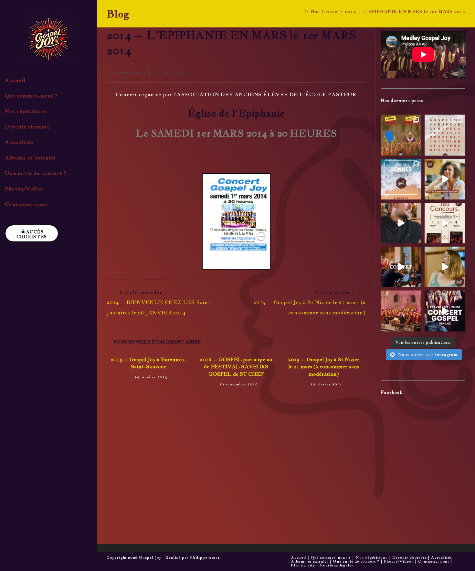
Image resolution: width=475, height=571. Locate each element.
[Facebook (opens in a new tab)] (81, 229)
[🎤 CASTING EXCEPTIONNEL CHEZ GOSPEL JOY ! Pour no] (401, 311)
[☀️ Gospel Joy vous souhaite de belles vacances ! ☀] (401, 179)
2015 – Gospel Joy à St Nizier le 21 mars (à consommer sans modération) (324, 366)
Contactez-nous (434, 561)
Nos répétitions (371, 557)
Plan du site (303, 565)
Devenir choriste (409, 557)
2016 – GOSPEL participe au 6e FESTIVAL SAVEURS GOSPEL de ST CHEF (236, 366)
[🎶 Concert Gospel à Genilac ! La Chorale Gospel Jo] (445, 311)
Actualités (441, 557)
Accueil (299, 557)
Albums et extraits (309, 561)
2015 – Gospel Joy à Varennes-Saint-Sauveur (148, 363)
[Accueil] (301, 11)
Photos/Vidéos (399, 561)
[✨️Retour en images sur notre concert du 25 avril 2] (401, 267)
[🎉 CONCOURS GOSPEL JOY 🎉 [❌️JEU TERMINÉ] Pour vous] (445, 223)
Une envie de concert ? (356, 561)
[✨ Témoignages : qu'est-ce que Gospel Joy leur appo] (445, 179)
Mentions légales (336, 565)
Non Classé (172, 73)
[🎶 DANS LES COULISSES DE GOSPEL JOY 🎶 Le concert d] (445, 267)
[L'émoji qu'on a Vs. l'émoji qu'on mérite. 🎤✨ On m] (401, 135)
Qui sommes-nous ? (331, 557)
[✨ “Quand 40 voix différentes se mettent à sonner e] (401, 223)
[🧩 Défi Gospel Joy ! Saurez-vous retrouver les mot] (445, 135)
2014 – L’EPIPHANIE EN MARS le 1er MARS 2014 (405, 11)
